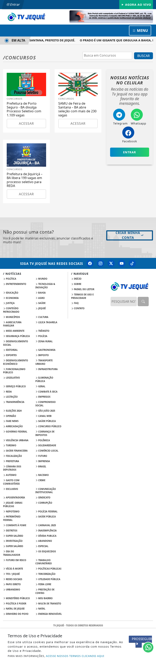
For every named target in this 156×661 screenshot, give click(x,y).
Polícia (42, 336)
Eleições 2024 (13, 410)
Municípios (12, 317)
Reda (8, 391)
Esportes (11, 355)
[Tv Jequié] (26, 16)
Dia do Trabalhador (11, 553)
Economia (12, 297)
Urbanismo (12, 589)
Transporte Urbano (44, 362)
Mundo (42, 278)
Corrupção (45, 502)
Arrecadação (14, 426)
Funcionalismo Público (14, 371)
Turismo (10, 445)
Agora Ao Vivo (137, 4)
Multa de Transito (49, 603)
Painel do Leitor (83, 289)
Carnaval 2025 (47, 525)
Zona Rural (45, 341)
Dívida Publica (47, 535)
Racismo (43, 474)
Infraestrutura (48, 369)
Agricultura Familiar (12, 324)
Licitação (11, 396)
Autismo (10, 474)
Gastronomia (46, 349)
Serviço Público (15, 386)
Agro (41, 297)
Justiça (10, 303)
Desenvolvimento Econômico (15, 362)
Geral (41, 386)
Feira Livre (44, 584)
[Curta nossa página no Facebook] (90, 263)
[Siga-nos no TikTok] (132, 263)
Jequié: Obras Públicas (12, 504)
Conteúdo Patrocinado (11, 310)
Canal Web (45, 415)
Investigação (14, 540)
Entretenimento (15, 283)
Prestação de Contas (44, 591)
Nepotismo (12, 511)
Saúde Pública (47, 421)
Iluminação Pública (44, 379)
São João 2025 (46, 410)
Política (10, 278)
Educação (11, 292)
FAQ (76, 303)
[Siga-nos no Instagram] (100, 263)
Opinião (10, 415)
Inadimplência (47, 530)
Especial (43, 546)
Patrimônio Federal (12, 518)
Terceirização (46, 573)
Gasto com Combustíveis (11, 482)
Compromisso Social (45, 403)
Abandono (45, 540)
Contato (78, 308)
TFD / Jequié (12, 573)
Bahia (42, 292)
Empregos (44, 396)
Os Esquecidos (47, 551)
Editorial (11, 349)
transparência (14, 401)
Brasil (42, 466)
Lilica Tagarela (47, 322)
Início (77, 278)
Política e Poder (15, 603)
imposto (43, 355)
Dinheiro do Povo (16, 613)
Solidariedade (47, 445)
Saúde (42, 303)
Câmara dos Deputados (12, 468)
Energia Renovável (50, 613)
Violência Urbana (16, 440)
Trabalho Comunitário (43, 562)
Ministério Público (17, 598)
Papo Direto (13, 584)
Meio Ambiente (14, 330)
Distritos (11, 530)
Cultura (43, 317)
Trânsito (43, 330)
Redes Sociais (13, 579)
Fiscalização (13, 455)
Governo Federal (16, 431)
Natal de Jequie (15, 608)
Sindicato (44, 497)
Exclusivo (11, 488)
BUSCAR (143, 56)
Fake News (11, 421)
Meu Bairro (45, 598)
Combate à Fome (15, 525)
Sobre (77, 283)
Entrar (15, 4)
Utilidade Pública (49, 579)
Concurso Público (49, 426)
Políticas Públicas (49, 568)
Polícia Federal (47, 511)
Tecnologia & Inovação (45, 285)
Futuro (42, 455)
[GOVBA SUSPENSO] (111, 16)
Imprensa (44, 461)
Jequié (42, 308)
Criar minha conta (128, 235)
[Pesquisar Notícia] (143, 301)
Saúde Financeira (16, 450)
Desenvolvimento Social (15, 343)
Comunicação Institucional (45, 490)
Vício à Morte (14, 568)
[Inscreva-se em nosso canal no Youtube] (121, 263)
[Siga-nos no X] (111, 263)
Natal (41, 608)
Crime (41, 480)
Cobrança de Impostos (44, 433)
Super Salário (14, 535)
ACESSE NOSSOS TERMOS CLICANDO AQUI (75, 656)
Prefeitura (12, 461)
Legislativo (12, 377)
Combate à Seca (47, 391)
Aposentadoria (15, 497)
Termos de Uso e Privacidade (82, 296)
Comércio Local (48, 450)
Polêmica (44, 440)
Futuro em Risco (15, 560)
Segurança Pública (17, 336)
